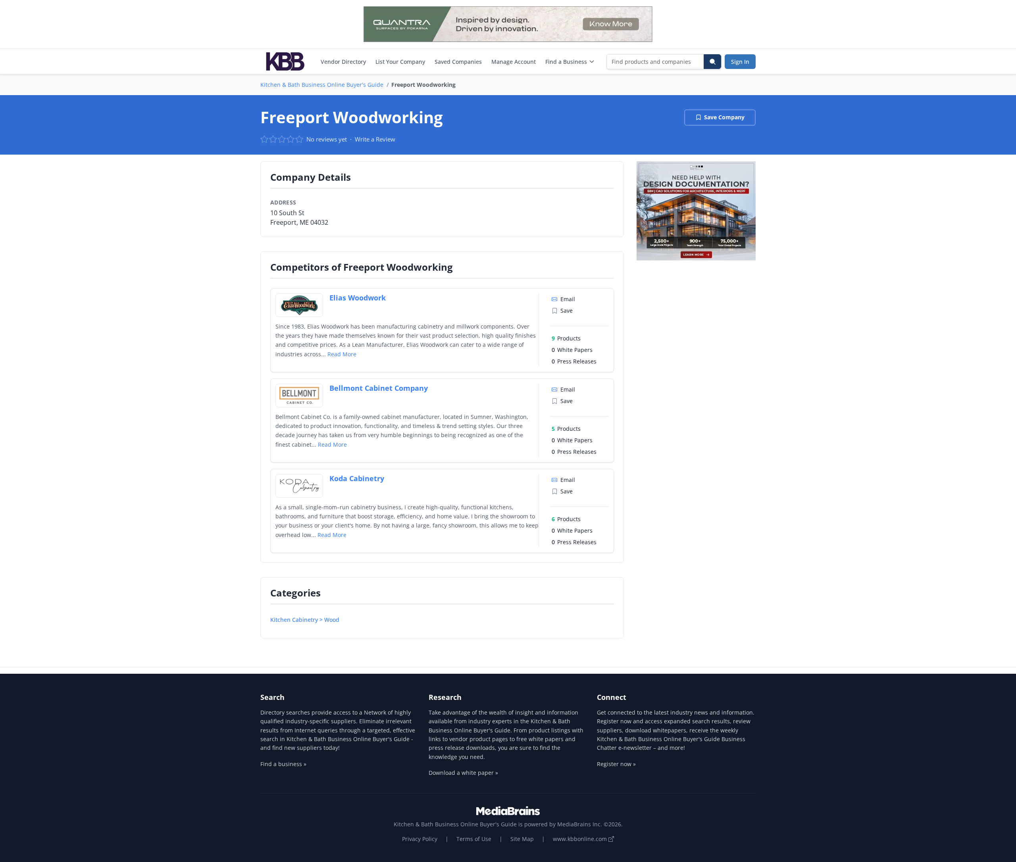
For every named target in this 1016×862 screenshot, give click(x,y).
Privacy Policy (419, 839)
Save (566, 310)
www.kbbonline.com (580, 839)
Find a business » (283, 764)
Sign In (740, 61)
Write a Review (375, 139)
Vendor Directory (343, 61)
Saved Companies (458, 61)
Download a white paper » (463, 772)
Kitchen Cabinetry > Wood (304, 619)
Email (567, 299)
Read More (341, 354)
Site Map (522, 839)
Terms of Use (473, 839)
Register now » (616, 764)
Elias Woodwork (357, 297)
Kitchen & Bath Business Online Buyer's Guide (321, 84)
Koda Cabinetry (356, 478)
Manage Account (513, 61)
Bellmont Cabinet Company (378, 388)
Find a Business (566, 61)
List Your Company (400, 61)
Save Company (724, 117)
